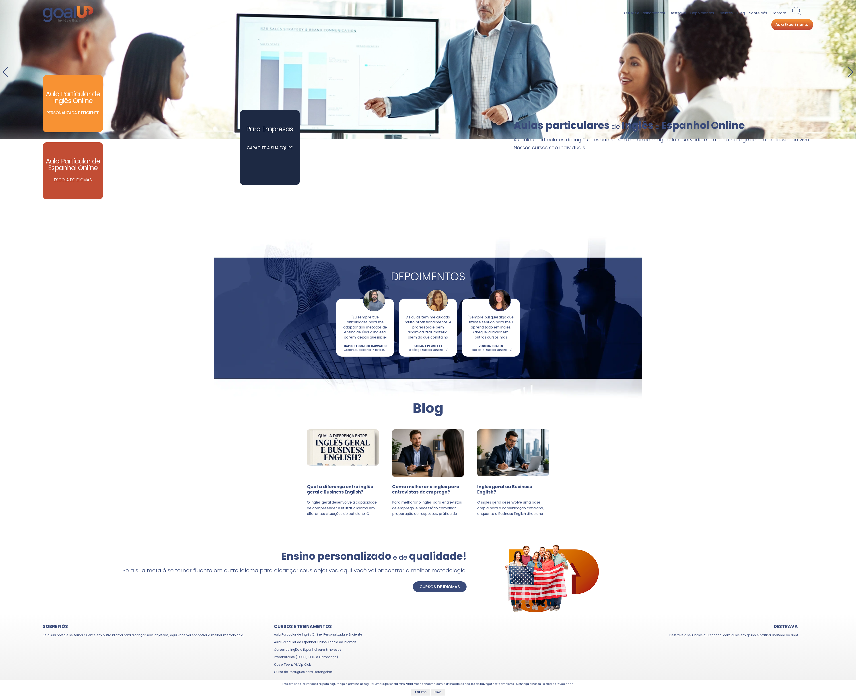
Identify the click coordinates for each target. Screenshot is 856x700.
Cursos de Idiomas (440, 586)
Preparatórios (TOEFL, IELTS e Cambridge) (306, 657)
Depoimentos (702, 13)
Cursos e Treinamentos (644, 13)
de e (629, 126)
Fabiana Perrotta (428, 346)
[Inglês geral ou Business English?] (513, 475)
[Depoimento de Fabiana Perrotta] (437, 310)
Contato (779, 13)
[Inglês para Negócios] (428, 69)
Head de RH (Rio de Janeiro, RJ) (491, 350)
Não (438, 692)
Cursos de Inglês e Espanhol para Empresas (307, 649)
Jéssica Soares (491, 346)
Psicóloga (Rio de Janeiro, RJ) (428, 350)
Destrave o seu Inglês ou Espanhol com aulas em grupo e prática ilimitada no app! (733, 635)
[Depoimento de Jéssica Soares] (500, 310)
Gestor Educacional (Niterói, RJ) (365, 350)
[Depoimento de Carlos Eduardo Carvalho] (374, 310)
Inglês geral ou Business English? (504, 489)
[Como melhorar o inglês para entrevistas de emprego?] (428, 476)
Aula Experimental (792, 25)
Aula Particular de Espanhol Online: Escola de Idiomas (315, 642)
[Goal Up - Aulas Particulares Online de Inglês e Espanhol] (68, 20)
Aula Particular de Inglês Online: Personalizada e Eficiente (318, 634)
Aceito (420, 692)
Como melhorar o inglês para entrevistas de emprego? (425, 489)
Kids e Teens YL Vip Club (292, 664)
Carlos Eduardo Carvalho (365, 346)
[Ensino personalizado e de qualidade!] (552, 611)
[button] (851, 72)
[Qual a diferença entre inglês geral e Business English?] (343, 465)
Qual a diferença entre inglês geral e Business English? (340, 489)
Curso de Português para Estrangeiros (303, 672)
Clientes (725, 13)
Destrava (677, 13)
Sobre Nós (758, 13)
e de (374, 557)
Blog (741, 13)
